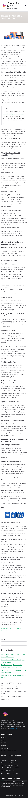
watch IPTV (5, 699)
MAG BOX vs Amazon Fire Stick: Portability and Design (13, 676)
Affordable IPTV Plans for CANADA (10, 768)
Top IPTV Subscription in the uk (9, 750)
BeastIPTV (3, 743)
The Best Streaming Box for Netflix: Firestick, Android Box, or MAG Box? (11, 666)
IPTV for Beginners (15, 686)
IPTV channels (18, 683)
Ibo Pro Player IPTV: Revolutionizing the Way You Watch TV (12, 661)
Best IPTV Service (5, 773)
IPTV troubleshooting (15, 696)
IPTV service (5, 691)
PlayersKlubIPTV (18, 795)
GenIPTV (3, 737)
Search (3, 639)
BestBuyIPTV (4, 748)
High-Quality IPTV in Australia (8, 760)
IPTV (11, 683)
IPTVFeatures (5, 686)
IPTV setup (13, 691)
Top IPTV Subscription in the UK (9, 765)
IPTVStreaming (6, 694)
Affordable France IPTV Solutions (9, 762)
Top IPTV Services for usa (7, 770)
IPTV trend (5, 696)
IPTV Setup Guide (21, 691)
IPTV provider (14, 688)
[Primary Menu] (25, 5)
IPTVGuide (5, 688)
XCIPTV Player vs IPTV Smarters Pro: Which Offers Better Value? (14, 671)
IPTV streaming (16, 694)
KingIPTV (3, 740)
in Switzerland (14, 773)
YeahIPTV (3, 745)
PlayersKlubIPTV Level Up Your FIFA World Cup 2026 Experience (13, 656)
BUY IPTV (4, 683)
